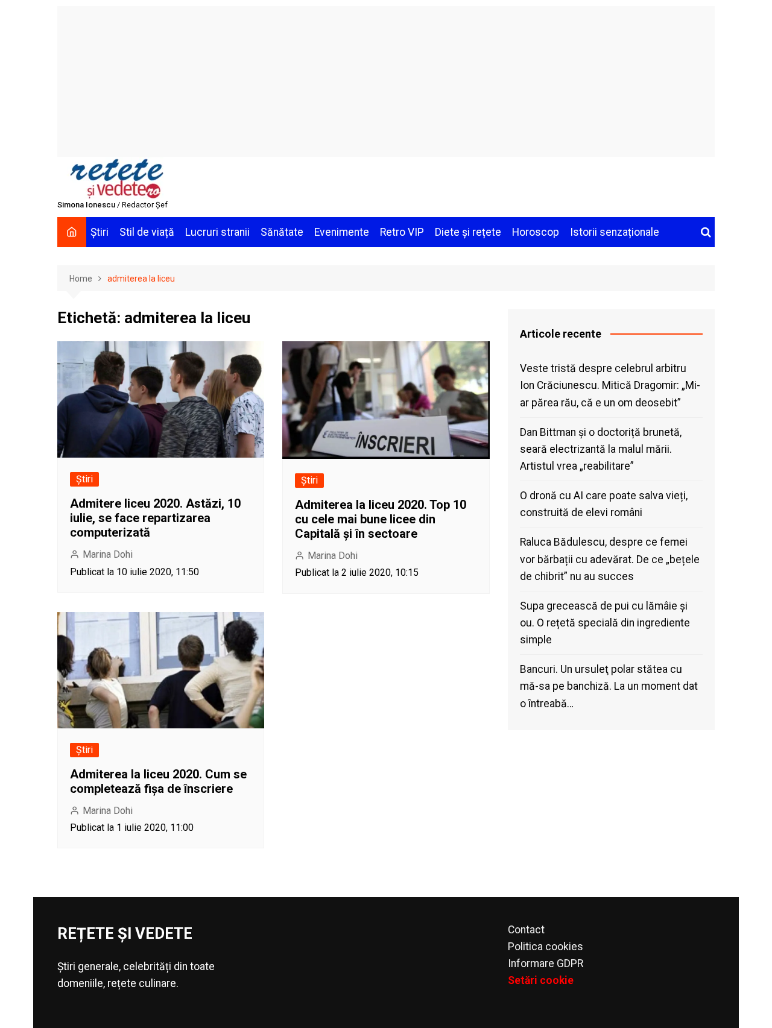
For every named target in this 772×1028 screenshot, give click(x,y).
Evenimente (341, 232)
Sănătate (282, 232)
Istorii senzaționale (614, 232)
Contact (526, 930)
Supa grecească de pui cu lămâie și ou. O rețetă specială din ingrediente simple (605, 623)
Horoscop (535, 232)
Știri (99, 232)
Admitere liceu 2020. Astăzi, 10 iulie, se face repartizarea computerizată (155, 518)
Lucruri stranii (217, 232)
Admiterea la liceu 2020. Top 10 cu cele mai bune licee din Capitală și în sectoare (380, 519)
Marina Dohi (108, 554)
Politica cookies (545, 947)
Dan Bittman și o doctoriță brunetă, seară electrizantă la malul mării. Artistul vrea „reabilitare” (601, 449)
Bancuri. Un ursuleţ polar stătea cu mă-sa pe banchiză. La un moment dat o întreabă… (609, 686)
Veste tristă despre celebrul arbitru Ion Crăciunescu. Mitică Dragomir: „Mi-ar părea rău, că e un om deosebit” (610, 385)
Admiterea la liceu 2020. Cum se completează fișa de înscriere (158, 781)
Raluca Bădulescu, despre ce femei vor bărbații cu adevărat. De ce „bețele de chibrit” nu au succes (610, 559)
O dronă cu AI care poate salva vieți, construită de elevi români (604, 504)
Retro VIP (402, 232)
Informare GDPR (545, 963)
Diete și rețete (468, 232)
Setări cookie (541, 980)
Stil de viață (146, 232)
